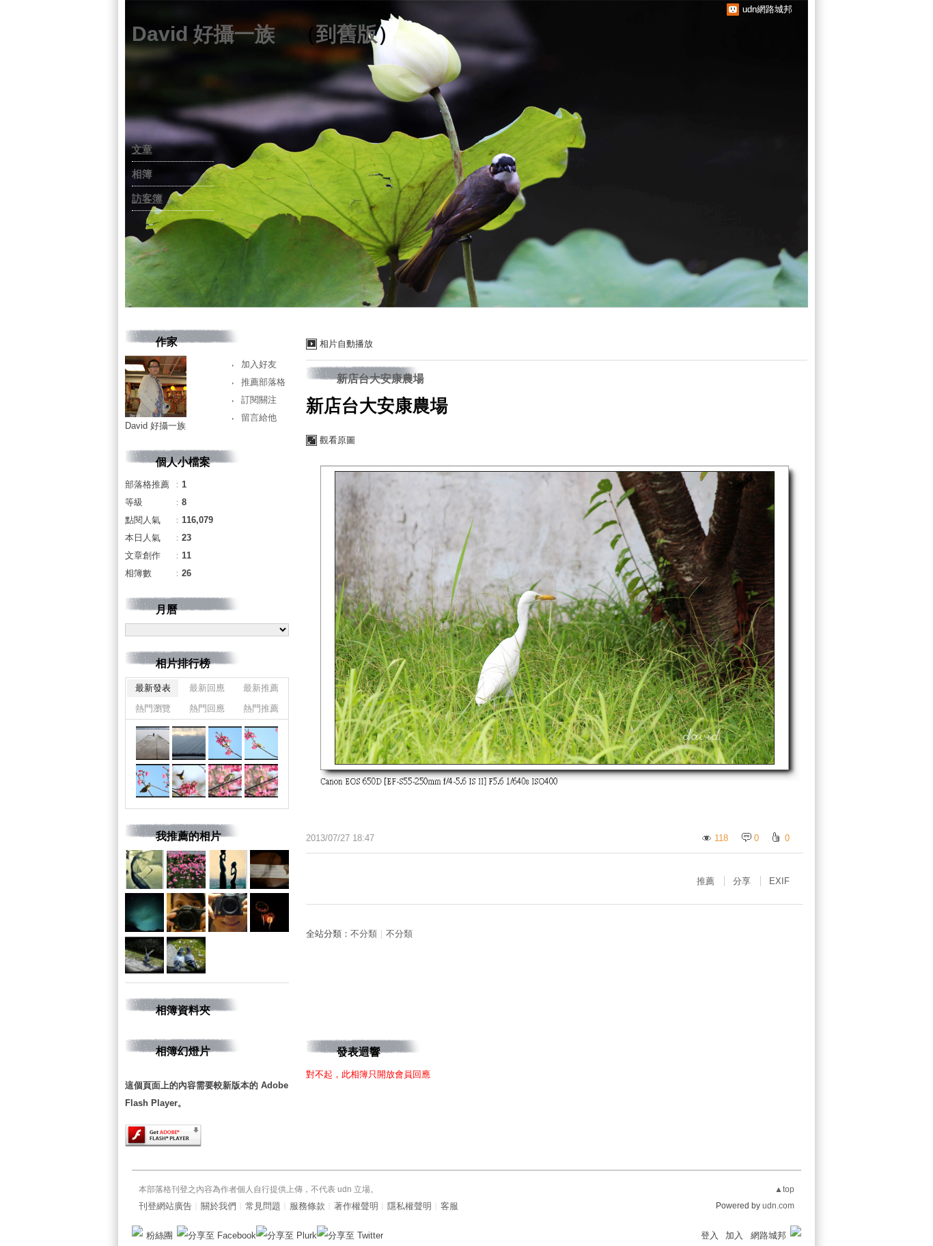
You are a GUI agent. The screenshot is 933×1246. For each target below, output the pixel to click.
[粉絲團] (137, 1231)
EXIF (779, 881)
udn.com (778, 1205)
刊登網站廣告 (165, 1206)
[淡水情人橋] (189, 743)
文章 (142, 149)
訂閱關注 (259, 400)
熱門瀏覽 (153, 708)
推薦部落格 (263, 382)
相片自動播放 (346, 344)
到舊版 (347, 34)
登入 (710, 1235)
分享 (742, 881)
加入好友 (259, 364)
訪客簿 (147, 198)
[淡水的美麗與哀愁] (225, 743)
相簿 (142, 174)
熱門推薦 (261, 708)
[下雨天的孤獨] (152, 743)
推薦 (705, 881)
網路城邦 (768, 1235)
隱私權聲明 (409, 1206)
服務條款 (307, 1206)
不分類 (363, 934)
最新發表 (153, 688)
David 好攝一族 (203, 34)
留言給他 (259, 417)
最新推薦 (261, 688)
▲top (784, 1189)
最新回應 (207, 688)
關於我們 (218, 1206)
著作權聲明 (356, 1206)
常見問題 (263, 1206)
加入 (734, 1235)
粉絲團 (159, 1235)
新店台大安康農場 (380, 378)
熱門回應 (207, 708)
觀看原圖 (337, 440)
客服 (449, 1206)
